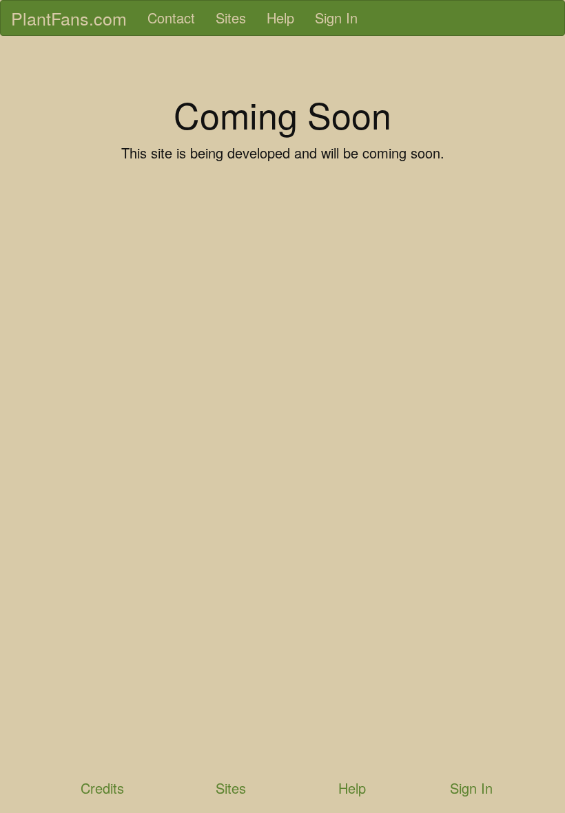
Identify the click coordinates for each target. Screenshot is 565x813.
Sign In (336, 18)
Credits (102, 788)
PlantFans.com (69, 18)
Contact (171, 18)
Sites (231, 18)
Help (280, 18)
